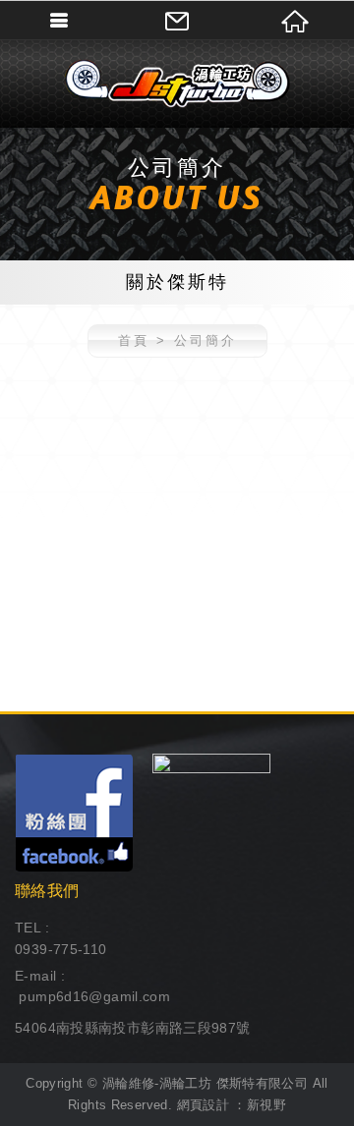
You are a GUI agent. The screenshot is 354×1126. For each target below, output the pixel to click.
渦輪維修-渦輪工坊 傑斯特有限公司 (177, 83)
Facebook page (74, 813)
